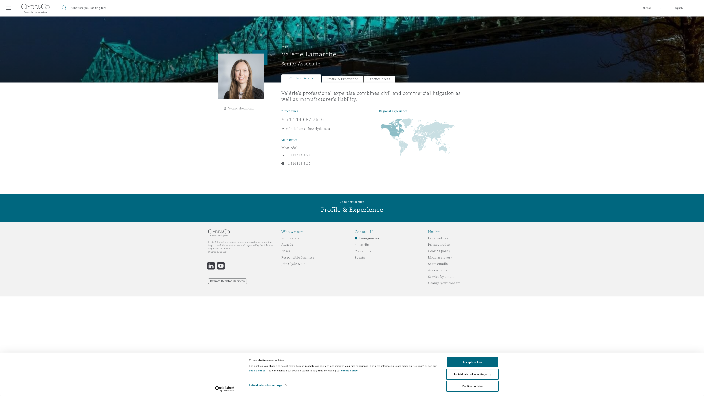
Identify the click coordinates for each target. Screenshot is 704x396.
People (284, 46)
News (285, 251)
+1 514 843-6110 (298, 163)
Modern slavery (440, 257)
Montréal (289, 148)
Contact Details (301, 78)
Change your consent (444, 283)
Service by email (441, 276)
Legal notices (438, 238)
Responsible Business (298, 257)
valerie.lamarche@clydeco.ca (308, 129)
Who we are (290, 238)
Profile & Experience (342, 79)
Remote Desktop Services (227, 281)
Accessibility (438, 270)
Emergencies (369, 238)
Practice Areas (379, 79)
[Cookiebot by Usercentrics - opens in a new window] (225, 389)
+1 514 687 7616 (305, 119)
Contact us (363, 251)
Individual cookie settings (265, 385)
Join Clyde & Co (293, 264)
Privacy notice (439, 244)
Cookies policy (439, 251)
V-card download (241, 108)
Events (360, 257)
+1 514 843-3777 (298, 155)
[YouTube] (221, 266)
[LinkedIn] (211, 266)
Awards (287, 244)
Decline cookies (472, 386)
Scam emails (438, 264)
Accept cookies (472, 362)
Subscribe (362, 245)
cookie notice (257, 370)
